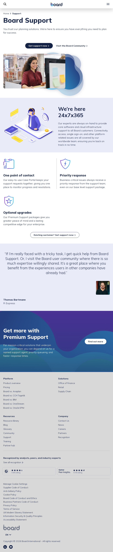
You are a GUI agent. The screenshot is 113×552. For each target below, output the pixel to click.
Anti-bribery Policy (12, 491)
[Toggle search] (5, 4)
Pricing (6, 387)
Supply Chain (64, 391)
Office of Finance (66, 383)
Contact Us (63, 420)
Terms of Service (11, 509)
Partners (62, 433)
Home (6, 13)
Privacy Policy (10, 505)
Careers (62, 429)
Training (7, 441)
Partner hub (9, 445)
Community (8, 433)
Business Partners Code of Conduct (20, 501)
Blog (5, 424)
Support (7, 437)
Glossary (7, 429)
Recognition (64, 437)
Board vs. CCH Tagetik (14, 395)
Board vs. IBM (9, 399)
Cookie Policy (9, 494)
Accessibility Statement (15, 519)
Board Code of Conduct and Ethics (20, 498)
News (61, 424)
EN (7, 534)
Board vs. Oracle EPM (13, 407)
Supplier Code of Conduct (15, 487)
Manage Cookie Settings (15, 484)
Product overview (12, 383)
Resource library (11, 420)
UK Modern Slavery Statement (18, 512)
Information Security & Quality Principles (22, 516)
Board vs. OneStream (13, 403)
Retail (61, 387)
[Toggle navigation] (108, 4)
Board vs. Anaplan (12, 391)
